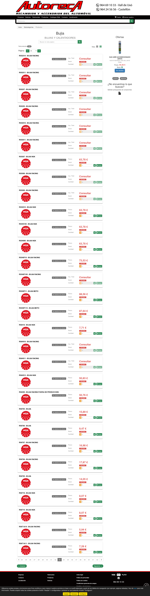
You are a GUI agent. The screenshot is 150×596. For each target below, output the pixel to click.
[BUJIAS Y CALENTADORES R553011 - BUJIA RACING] (26, 147)
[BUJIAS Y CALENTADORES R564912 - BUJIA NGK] (26, 382)
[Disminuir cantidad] (80, 64)
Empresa (21, 17)
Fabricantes (36, 17)
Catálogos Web (55, 17)
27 (34, 560)
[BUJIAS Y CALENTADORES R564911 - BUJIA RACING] (26, 365)
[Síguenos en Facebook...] (119, 578)
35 (68, 560)
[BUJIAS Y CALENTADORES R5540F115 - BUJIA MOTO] (26, 315)
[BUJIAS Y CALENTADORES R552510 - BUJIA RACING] (26, 62)
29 (43, 560)
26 (30, 560)
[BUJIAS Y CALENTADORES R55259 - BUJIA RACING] (26, 113)
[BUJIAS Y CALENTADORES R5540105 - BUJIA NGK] (26, 231)
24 (22, 560)
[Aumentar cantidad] (94, 64)
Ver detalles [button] (120, 70)
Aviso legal (80, 575)
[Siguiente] (101, 559)
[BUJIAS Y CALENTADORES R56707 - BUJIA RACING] (26, 449)
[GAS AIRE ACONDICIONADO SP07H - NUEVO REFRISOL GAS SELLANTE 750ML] (119, 47)
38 (80, 560)
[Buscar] (132, 21)
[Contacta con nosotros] (146, 585)
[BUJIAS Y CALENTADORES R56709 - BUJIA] (26, 483)
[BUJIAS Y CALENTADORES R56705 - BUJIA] (26, 416)
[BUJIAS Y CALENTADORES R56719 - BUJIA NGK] (26, 517)
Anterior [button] (115, 78)
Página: (21, 50)
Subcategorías (28, 27)
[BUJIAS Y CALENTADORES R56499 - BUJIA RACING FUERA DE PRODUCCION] (26, 399)
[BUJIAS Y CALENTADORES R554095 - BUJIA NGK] (26, 247)
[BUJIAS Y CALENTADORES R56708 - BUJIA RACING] (26, 466)
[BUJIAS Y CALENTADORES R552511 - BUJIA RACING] (26, 79)
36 (72, 560)
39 (85, 560)
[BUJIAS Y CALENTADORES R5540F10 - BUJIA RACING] (26, 264)
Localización (73, 17)
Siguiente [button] (123, 78)
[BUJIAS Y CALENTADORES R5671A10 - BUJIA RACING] (26, 533)
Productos (45, 17)
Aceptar (66, 594)
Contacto (65, 17)
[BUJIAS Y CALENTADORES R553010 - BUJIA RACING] (26, 130)
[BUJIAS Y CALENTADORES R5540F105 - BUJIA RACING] (26, 281)
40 (89, 560)
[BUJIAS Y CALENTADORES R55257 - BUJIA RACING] (26, 96)
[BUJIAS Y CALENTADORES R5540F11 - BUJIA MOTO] (26, 298)
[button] (97, 46)
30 (47, 560)
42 (97, 560)
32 (55, 560)
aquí (135, 588)
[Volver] (19, 559)
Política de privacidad (83, 578)
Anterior (21, 566)
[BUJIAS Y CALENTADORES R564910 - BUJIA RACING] (26, 348)
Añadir (100, 64)
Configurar (83, 594)
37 (76, 560)
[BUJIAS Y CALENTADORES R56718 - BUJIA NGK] (26, 500)
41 (93, 560)
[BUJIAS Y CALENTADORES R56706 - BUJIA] (26, 432)
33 (59, 560)
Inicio (20, 27)
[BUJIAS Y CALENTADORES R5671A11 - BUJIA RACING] (26, 550)
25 (26, 560)
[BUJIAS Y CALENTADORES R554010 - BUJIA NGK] (26, 214)
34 (64, 560)
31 (51, 560)
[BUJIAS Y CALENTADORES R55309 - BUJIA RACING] (26, 197)
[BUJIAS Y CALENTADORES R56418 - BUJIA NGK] (26, 331)
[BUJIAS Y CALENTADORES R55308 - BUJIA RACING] (26, 180)
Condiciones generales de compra (86, 583)
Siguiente (98, 566)
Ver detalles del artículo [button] (59, 59)
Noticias (28, 17)
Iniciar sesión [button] (128, 17)
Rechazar (74, 594)
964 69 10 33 (118, 581)
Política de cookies (82, 580)
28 (38, 560)
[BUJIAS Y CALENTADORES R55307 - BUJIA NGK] (26, 163)
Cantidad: (71, 64)
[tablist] (119, 59)
